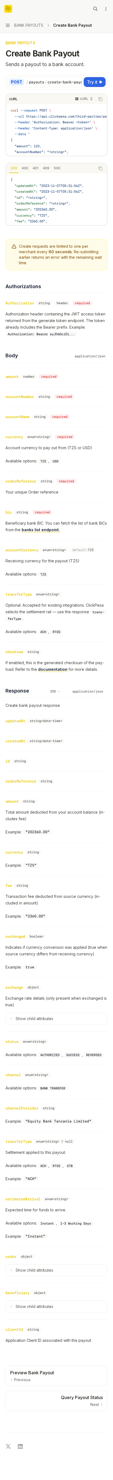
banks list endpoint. (41, 529)
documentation (52, 669)
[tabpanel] (56, 199)
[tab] (14, 168)
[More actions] (106, 9)
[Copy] (76, 82)
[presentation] (54, 82)
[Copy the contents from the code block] (100, 99)
